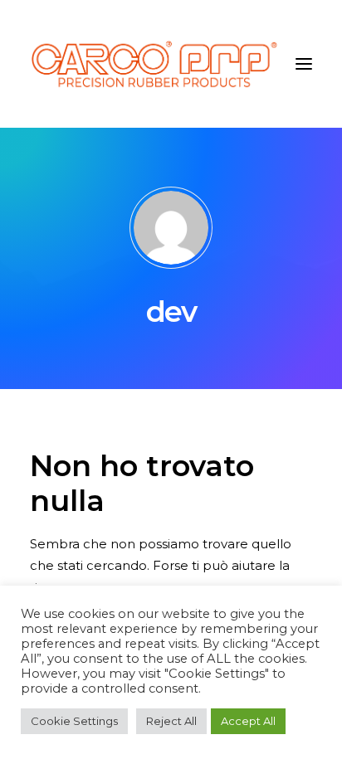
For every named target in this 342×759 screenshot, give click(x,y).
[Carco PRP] (154, 63)
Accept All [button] (248, 720)
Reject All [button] (171, 720)
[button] (304, 64)
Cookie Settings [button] (74, 720)
